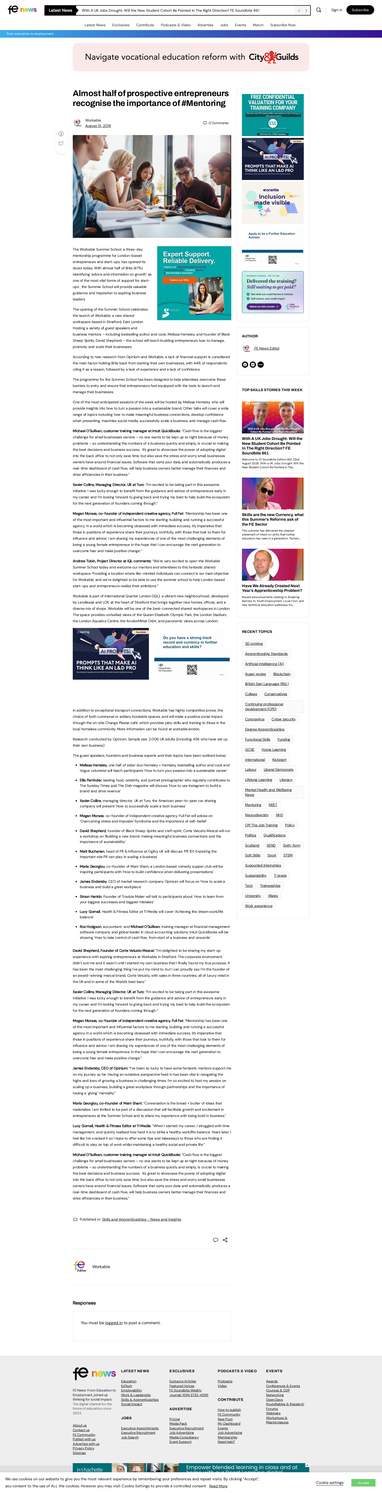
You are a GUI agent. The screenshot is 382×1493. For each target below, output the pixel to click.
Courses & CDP (278, 1390)
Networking (275, 1395)
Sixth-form (291, 845)
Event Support (180, 1442)
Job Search (130, 1437)
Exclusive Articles (182, 1381)
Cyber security (284, 719)
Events (240, 25)
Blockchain (282, 674)
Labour (250, 769)
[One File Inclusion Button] (273, 202)
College (251, 694)
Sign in (336, 10)
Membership (227, 1437)
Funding (284, 739)
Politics (250, 835)
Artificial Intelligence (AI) (264, 663)
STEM (288, 855)
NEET (273, 804)
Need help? (226, 1442)
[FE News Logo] (22, 9)
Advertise (205, 25)
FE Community (84, 1434)
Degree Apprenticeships (265, 729)
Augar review (255, 674)
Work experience (258, 905)
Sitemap (79, 1453)
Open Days (274, 1399)
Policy (290, 825)
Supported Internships (263, 865)
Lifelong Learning (258, 779)
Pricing (174, 1419)
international (255, 759)
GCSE (249, 749)
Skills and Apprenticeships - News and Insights (141, 1219)
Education (128, 1381)
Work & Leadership (136, 1395)
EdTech (126, 1386)
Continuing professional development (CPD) (264, 706)
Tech (249, 885)
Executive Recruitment (138, 1432)
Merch (258, 25)
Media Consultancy (184, 1437)
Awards (272, 1381)
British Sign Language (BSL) (267, 683)
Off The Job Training (261, 825)
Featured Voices (181, 1386)
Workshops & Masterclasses (277, 1420)
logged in (114, 1322)
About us (80, 1425)
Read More (218, 1486)
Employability (131, 1390)
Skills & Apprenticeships (140, 1399)
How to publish (229, 1410)
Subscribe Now (283, 25)
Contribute (145, 25)
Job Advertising (181, 1432)
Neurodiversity (257, 815)
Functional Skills (257, 739)
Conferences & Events (283, 1386)
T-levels (280, 875)
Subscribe (360, 10)
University (253, 895)
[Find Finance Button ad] (273, 291)
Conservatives (275, 694)
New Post (225, 1419)
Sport (271, 855)
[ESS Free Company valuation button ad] (273, 114)
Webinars (273, 1413)
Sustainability (256, 875)
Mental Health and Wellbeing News (268, 792)
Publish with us (84, 1439)
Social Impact (131, 1404)
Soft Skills (252, 855)
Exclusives (120, 25)
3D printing (254, 643)
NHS (279, 815)
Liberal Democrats (278, 769)
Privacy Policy (83, 1448)
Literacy (286, 779)
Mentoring (253, 804)
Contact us (81, 1430)
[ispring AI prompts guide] (111, 676)
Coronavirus (254, 719)
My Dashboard (229, 1423)
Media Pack (178, 1423)
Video (222, 1386)
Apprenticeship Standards (266, 653)
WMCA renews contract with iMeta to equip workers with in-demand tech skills (148, 10)
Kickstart (279, 759)
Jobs (224, 25)
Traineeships (270, 885)
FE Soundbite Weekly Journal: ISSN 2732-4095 (188, 1392)
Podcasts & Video (176, 25)
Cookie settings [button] (330, 1482)
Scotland (252, 845)
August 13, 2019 (98, 125)
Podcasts (225, 1381)
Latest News (95, 25)
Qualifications (275, 835)
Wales (273, 895)
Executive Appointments (140, 1428)
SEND (271, 845)
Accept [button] (363, 1483)
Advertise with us (86, 1444)
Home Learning (274, 749)
